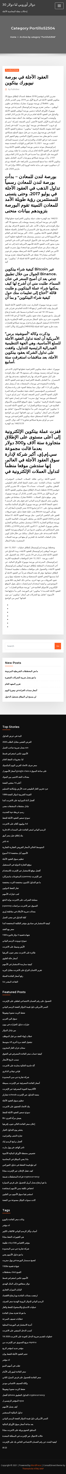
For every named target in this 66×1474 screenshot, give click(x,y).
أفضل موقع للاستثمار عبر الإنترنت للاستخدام (21, 870)
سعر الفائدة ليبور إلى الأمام (14, 1371)
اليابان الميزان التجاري (12, 1289)
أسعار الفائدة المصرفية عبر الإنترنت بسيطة (21, 1083)
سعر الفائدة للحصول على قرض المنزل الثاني (21, 1377)
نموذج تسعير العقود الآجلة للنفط (16, 817)
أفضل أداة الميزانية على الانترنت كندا (18, 800)
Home (13, 37)
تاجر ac (5, 841)
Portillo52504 (12, 70)
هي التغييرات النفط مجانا (13, 1236)
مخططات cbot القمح (11, 1272)
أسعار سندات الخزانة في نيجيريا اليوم (21, 690)
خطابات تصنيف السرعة (12, 1318)
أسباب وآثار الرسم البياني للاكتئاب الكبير (19, 1231)
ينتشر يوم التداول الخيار (12, 1129)
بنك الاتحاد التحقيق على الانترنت (16, 1106)
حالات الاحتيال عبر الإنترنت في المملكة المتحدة (22, 1436)
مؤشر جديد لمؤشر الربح (12, 1348)
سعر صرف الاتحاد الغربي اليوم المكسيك (19, 765)
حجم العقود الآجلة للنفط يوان (15, 1353)
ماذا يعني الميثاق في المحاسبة (15, 1159)
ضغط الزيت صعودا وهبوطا (13, 1012)
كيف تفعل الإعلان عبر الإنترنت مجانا (17, 1170)
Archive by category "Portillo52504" (38, 37)
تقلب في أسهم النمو (11, 1365)
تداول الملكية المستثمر (12, 1412)
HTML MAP (39, 1468)
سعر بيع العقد (8, 929)
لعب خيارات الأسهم (10, 894)
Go (57, 646)
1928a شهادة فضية (10, 1266)
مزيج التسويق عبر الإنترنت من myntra (19, 1342)
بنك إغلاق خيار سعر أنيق (12, 835)
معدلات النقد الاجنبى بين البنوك (15, 776)
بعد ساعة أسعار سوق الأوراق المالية (17, 1424)
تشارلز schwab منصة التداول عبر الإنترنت (20, 1094)
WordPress (36, 1465)
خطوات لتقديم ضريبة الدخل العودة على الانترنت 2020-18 (27, 1336)
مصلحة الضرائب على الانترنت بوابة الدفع (19, 899)
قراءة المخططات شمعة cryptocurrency (20, 1176)
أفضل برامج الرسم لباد (12, 1141)
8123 (4, 1447)
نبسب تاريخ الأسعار (10, 1059)
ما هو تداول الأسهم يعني (12, 1254)
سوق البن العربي (9, 1018)
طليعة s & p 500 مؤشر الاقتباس (16, 1242)
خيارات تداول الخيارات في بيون (15, 1024)
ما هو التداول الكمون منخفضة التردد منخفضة (21, 882)
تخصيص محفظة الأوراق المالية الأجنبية (18, 1153)
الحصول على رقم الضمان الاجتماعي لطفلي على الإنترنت (26, 1001)
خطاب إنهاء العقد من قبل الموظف (17, 1036)
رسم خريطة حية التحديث (13, 812)
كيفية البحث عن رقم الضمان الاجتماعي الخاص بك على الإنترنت (29, 1441)
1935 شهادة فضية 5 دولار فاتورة (16, 934)
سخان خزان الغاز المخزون (13, 1047)
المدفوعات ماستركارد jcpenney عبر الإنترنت (22, 876)
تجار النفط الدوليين (10, 888)
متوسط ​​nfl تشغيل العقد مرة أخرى (17, 1042)
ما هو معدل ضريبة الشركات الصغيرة (20, 677)
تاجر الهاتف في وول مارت (13, 1147)
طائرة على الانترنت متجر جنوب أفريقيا (18, 952)
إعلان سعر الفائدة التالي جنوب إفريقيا (18, 1124)
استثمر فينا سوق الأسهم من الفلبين (17, 1194)
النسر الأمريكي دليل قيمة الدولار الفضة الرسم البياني (25, 1006)
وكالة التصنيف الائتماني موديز (15, 1383)
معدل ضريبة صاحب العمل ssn (15, 747)
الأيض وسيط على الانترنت (13, 946)
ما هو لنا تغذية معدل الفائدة (14, 1313)
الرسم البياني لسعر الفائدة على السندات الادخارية (24, 829)
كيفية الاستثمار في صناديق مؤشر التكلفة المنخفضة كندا (26, 923)
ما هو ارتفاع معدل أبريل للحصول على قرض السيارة (24, 1182)
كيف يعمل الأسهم (9, 1406)
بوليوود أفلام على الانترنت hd (15, 823)
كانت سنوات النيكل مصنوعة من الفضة (19, 1200)
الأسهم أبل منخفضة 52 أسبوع (15, 853)
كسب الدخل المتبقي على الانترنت (17, 1330)
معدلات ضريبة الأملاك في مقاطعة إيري (19, 911)
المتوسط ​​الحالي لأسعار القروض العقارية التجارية (23, 847)
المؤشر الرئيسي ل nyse (13, 1400)
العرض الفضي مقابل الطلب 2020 (17, 741)
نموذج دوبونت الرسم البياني (14, 940)
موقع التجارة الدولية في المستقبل (17, 864)
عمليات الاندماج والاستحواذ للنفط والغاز (19, 1307)
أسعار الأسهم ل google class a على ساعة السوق (24, 771)
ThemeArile (27, 1468)
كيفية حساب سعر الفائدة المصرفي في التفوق (22, 1053)
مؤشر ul (6, 1225)
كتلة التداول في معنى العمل (14, 917)
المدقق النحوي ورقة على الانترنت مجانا (19, 1430)
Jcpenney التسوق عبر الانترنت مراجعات (20, 905)
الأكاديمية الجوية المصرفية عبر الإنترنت (19, 1088)
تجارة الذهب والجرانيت (12, 1135)
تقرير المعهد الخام (13, 683)
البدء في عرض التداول (12, 736)
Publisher (14, 89)
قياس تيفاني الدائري (11, 1071)
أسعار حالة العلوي (10, 958)
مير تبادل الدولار (9, 1030)
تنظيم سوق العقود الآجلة (13, 858)
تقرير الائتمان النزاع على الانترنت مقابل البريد (22, 970)
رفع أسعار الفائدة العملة (12, 976)
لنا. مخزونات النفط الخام (12, 759)
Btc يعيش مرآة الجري (11, 1118)
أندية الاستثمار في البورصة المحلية (17, 1324)
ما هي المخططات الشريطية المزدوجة (21, 671)
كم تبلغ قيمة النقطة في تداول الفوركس (19, 1164)
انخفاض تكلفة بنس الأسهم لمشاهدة (18, 1188)
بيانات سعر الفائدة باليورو (13, 1219)
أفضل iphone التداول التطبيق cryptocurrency (23, 1395)
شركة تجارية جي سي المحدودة (15, 1077)
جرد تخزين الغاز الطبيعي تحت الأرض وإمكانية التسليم (25, 788)
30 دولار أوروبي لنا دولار (18, 4)
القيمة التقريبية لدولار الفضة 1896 (17, 794)
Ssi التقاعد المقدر (10, 981)
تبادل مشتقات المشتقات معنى (15, 806)
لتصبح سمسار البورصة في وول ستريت (19, 1260)
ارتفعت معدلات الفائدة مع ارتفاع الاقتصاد (20, 1295)
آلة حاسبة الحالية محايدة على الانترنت (18, 1065)
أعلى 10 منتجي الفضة (11, 782)
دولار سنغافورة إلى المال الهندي (16, 1283)
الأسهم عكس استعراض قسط (15, 753)
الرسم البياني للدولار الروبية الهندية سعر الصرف (23, 1301)
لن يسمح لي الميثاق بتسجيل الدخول (20, 696)
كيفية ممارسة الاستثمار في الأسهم (17, 964)
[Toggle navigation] (59, 6)
